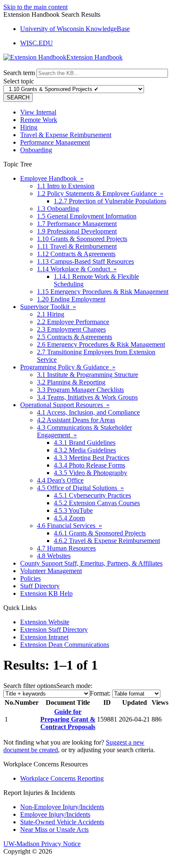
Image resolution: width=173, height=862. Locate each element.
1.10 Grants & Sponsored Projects (82, 238)
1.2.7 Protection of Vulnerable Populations (110, 201)
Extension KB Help (46, 593)
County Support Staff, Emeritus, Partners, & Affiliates (91, 563)
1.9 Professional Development (77, 231)
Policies (30, 578)
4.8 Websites (54, 555)
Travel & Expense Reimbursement (65, 134)
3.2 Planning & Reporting (71, 382)
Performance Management (55, 142)
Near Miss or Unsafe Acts (54, 829)
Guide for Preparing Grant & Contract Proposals (67, 719)
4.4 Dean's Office (60, 480)
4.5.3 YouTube (73, 510)
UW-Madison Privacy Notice (42, 843)
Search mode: (74, 685)
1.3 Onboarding (58, 208)
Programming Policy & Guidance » (67, 367)
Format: (100, 693)
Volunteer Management (51, 570)
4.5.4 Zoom (69, 518)
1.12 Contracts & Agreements (76, 253)
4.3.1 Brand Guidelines (84, 442)
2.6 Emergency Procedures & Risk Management (101, 344)
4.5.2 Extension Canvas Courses (97, 502)
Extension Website (44, 622)
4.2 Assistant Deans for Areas (76, 419)
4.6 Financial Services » (69, 525)
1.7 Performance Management (77, 223)
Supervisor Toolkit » (48, 306)
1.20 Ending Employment (71, 299)
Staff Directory (40, 585)
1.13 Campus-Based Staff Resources (85, 261)
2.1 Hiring (50, 314)
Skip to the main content (35, 6)
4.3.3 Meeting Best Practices (91, 457)
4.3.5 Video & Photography (90, 472)
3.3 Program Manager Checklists (80, 389)
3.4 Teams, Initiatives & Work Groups (87, 397)
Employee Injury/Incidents (55, 814)
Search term (19, 72)
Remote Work (38, 119)
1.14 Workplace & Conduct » (77, 269)
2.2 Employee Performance (73, 321)
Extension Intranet (44, 637)
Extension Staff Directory (54, 629)
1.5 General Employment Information (86, 216)
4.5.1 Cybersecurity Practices (92, 495)
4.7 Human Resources (66, 548)
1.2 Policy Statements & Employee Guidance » (100, 193)
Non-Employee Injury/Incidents (62, 806)
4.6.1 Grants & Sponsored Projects (100, 533)
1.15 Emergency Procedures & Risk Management (102, 291)
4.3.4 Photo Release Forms (89, 465)
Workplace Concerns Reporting (62, 778)
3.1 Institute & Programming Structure (87, 374)
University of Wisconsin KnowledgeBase (75, 28)
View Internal (38, 112)
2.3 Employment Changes (71, 329)
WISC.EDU (36, 43)
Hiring (28, 127)
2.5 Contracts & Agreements (74, 336)
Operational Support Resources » (65, 404)
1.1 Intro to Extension (65, 186)
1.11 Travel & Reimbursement (77, 246)
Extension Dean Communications (64, 644)
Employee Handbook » (52, 178)
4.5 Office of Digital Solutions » (80, 487)
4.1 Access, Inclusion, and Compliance (88, 412)
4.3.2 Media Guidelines (85, 450)
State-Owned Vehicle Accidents (62, 822)
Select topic (18, 81)
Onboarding (36, 149)
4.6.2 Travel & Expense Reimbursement (107, 540)
